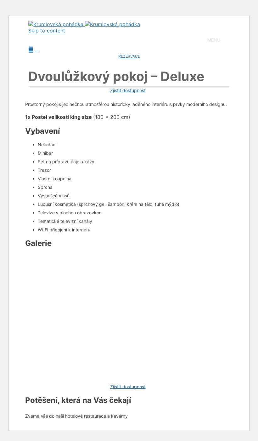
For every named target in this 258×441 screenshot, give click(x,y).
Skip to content (46, 30)
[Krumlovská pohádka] (84, 24)
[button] (213, 40)
